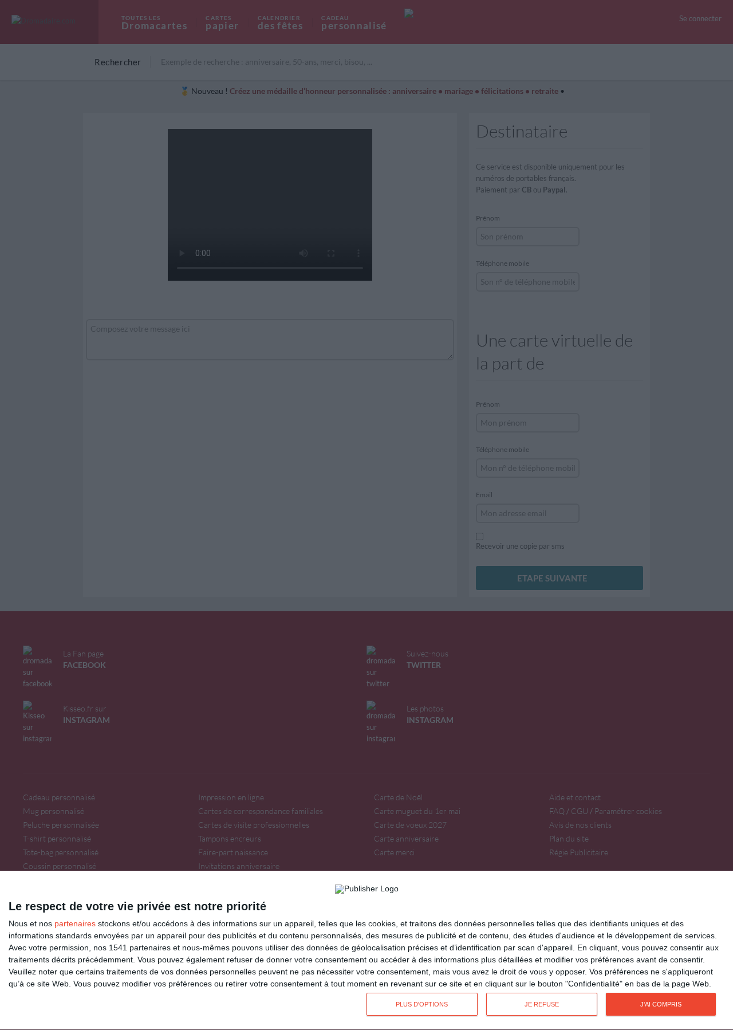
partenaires (75, 923)
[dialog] (366, 950)
